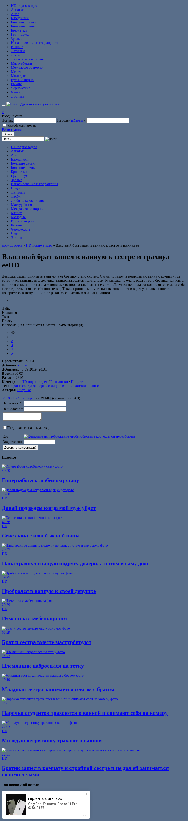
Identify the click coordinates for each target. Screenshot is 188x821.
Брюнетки (19, 30)
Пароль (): (71, 120)
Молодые (18, 76)
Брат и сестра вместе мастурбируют (46, 642)
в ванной (66, 386)
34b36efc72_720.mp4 (18, 398)
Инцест (17, 47)
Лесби (16, 55)
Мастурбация (21, 63)
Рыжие (16, 84)
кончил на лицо (87, 386)
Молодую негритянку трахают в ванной (52, 740)
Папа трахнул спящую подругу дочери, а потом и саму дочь (76, 563)
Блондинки (20, 18)
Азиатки (17, 10)
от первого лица (45, 386)
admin (22, 365)
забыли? (77, 120)
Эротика (17, 96)
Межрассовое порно (27, 67)
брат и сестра (21, 386)
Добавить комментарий (20, 447)
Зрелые (16, 39)
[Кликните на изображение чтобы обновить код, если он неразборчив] (80, 436)
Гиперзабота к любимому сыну (40, 480)
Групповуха (20, 34)
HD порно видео (24, 6)
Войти (8, 134)
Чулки (16, 92)
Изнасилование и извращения (34, 43)
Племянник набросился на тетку (43, 666)
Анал (15, 14)
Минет (16, 72)
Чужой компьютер (21, 125)
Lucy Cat (24, 390)
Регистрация (12, 129)
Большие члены (23, 26)
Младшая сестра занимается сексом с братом (58, 689)
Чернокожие (20, 88)
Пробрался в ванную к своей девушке (49, 591)
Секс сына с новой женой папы (41, 536)
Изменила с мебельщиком (34, 619)
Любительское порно (27, 59)
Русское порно (22, 80)
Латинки (18, 51)
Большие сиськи (23, 22)
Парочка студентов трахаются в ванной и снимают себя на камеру (85, 713)
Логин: (7, 120)
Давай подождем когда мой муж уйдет (49, 508)
